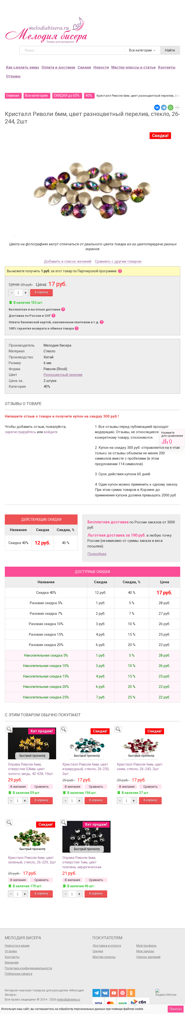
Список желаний (148, 957)
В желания (18, 786)
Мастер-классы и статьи (133, 67)
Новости (101, 67)
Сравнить (172, 438)
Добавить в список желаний (67, 262)
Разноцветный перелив (63, 375)
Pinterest (122, 993)
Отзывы (13, 76)
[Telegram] (164, 107)
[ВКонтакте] (157, 107)
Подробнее (96, 554)
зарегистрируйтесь (20, 432)
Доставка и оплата (106, 945)
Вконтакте (105, 993)
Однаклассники (131, 993)
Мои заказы (145, 951)
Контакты (166, 67)
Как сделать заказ (22, 67)
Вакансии (12, 962)
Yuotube (114, 993)
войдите (51, 432)
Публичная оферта (18, 974)
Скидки (84, 67)
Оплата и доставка (58, 67)
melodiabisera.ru (68, 999)
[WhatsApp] (170, 107)
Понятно (176, 1009)
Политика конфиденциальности (28, 968)
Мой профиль (146, 945)
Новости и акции (17, 945)
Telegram (96, 993)
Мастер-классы (104, 957)
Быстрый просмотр (32, 755)
